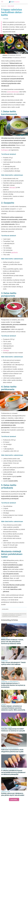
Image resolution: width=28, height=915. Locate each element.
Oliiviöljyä (6, 350)
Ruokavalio (3, 6)
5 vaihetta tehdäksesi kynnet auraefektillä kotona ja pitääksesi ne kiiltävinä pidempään (13, 772)
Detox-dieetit (11, 6)
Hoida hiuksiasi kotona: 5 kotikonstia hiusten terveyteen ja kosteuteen (13, 685)
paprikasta (14, 252)
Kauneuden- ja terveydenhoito (9, 681)
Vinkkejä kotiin (5, 791)
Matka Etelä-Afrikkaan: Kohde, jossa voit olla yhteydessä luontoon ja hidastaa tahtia (12, 641)
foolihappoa (5, 150)
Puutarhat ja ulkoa (6, 727)
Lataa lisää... (14, 799)
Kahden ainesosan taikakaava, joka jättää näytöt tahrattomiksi (12, 794)
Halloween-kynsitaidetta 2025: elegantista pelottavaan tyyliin (12, 750)
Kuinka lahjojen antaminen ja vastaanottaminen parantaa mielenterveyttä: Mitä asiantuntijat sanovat (13, 708)
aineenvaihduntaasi (13, 92)
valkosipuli (12, 187)
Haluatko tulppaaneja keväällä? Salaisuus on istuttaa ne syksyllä (13, 730)
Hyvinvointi (4, 660)
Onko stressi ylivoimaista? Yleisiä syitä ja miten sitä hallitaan (13, 663)
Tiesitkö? (3, 704)
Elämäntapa (4, 638)
